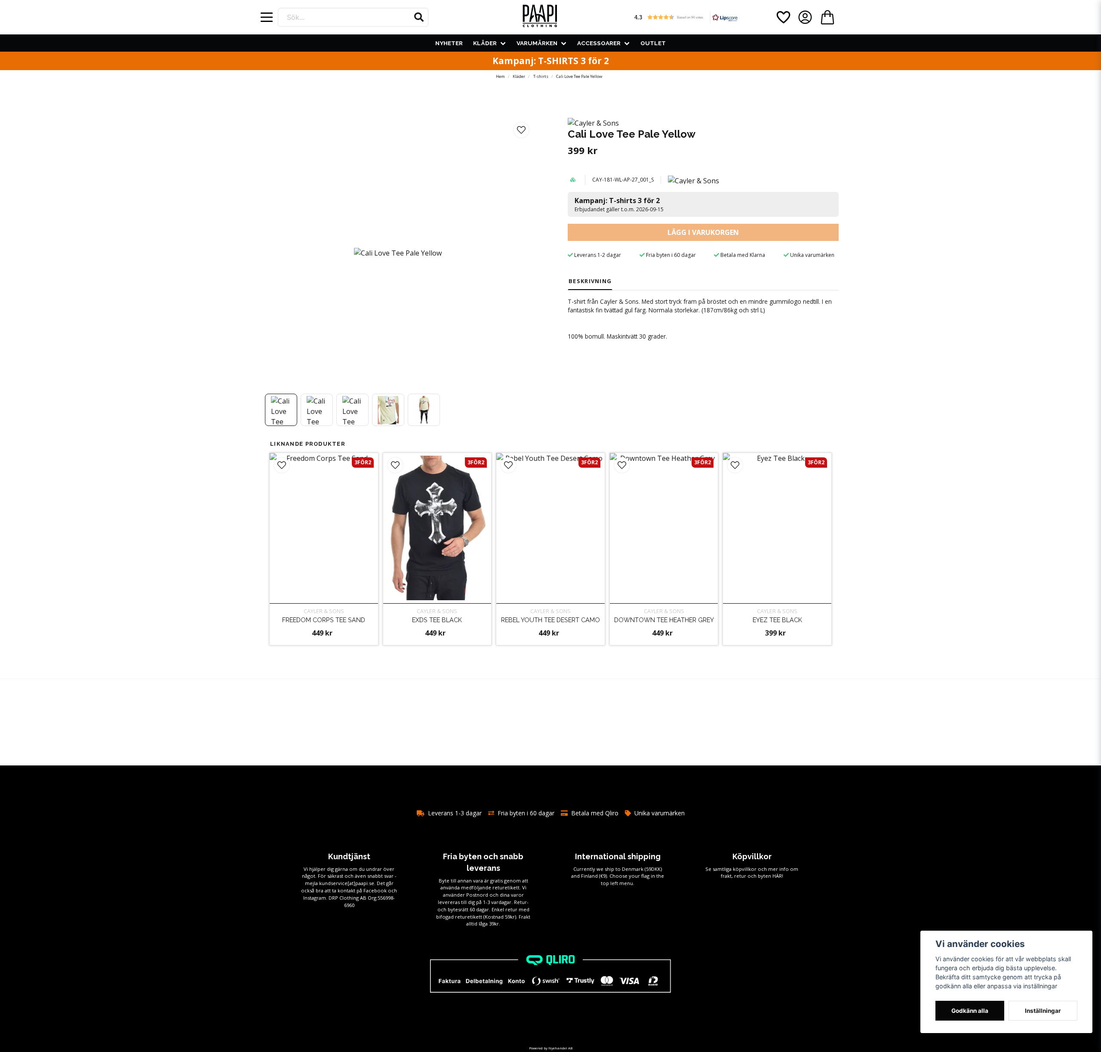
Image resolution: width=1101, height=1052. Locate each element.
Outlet (653, 43)
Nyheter (449, 43)
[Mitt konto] (805, 17)
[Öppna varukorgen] (827, 17)
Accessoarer (599, 43)
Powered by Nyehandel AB (550, 1048)
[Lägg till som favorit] (783, 17)
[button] (419, 17)
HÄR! (777, 876)
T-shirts (540, 76)
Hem (500, 76)
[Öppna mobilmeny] (266, 17)
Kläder (485, 43)
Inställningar (1043, 1010)
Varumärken (537, 43)
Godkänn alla (969, 1010)
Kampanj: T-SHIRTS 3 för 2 (550, 61)
